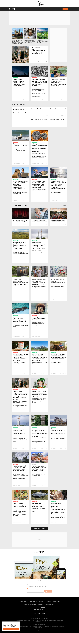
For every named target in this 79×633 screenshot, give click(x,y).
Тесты (23, 8)
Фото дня (28, 8)
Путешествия (44, 8)
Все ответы (64, 104)
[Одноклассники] (41, 598)
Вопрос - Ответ (36, 8)
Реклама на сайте (47, 601)
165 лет (65, 8)
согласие (31, 586)
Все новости (64, 205)
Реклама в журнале (56, 601)
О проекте (21, 601)
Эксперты (41, 601)
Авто (60, 8)
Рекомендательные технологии (30, 604)
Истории (51, 8)
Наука (56, 8)
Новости (19, 8)
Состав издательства (34, 601)
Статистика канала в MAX (50, 604)
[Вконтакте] (37, 598)
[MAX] (34, 598)
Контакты (26, 601)
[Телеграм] (44, 598)
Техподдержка (40, 604)
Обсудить (26, 99)
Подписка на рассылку (32, 584)
